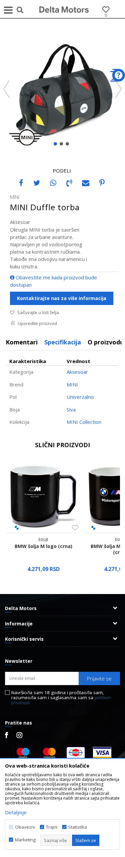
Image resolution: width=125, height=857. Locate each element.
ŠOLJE (43, 539)
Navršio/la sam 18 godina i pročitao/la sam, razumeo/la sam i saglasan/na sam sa (61, 697)
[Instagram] (19, 735)
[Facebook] (21, 183)
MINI (72, 384)
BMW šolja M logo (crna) (43, 546)
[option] (62, 89)
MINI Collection (84, 421)
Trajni (51, 827)
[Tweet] (36, 183)
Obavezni (25, 827)
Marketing (25, 839)
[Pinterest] (102, 183)
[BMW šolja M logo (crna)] (43, 496)
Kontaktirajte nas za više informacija (61, 298)
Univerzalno (80, 396)
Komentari (22, 342)
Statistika (77, 827)
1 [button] (56, 145)
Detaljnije (16, 812)
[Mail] (85, 183)
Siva (71, 409)
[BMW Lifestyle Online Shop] (64, 9)
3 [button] (68, 145)
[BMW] (16, 527)
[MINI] (27, 137)
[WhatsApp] (53, 183)
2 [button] (62, 145)
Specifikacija (62, 342)
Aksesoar (20, 222)
